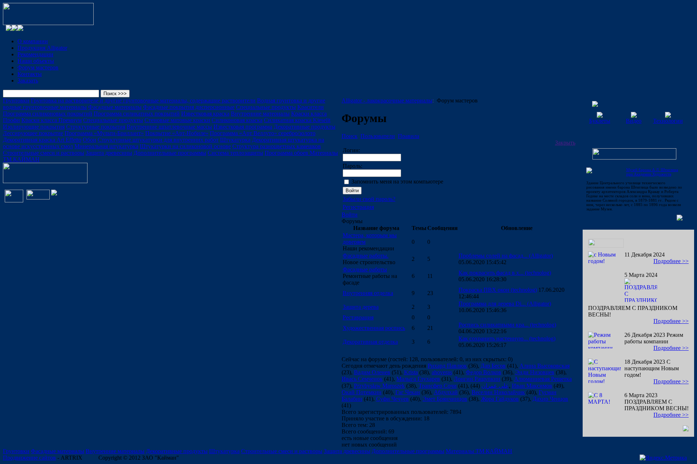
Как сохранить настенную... (506, 338)
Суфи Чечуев (392, 399)
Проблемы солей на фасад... (505, 256)
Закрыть (565, 143)
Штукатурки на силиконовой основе (185, 146)
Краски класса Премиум (51, 120)
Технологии (668, 121)
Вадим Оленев (372, 372)
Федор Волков (483, 372)
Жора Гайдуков (500, 399)
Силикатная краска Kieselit (297, 120)
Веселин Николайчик (498, 392)
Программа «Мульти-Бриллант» (104, 133)
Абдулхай (446, 392)
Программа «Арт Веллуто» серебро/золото (262, 133)
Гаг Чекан (407, 392)
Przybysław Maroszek (379, 386)
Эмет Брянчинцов (445, 399)
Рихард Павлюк (447, 366)
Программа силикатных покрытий (137, 113)
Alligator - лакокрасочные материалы (387, 100)
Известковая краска (205, 113)
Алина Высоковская (544, 366)
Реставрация (358, 317)
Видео (633, 121)
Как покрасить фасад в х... (504, 273)
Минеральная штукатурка (106, 146)
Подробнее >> (671, 261)
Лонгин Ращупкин (477, 379)
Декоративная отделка (370, 342)
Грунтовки (16, 100)
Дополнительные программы (170, 153)
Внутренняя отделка (368, 293)
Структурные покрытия (95, 127)
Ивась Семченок (362, 379)
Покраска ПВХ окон (497, 290)
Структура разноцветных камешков (276, 146)
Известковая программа (242, 127)
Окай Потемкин (362, 392)
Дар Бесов (493, 366)
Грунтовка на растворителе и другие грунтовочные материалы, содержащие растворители (143, 100)
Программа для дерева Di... (504, 303)
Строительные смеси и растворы (43, 153)
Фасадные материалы (115, 107)
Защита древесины (109, 153)
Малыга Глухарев (418, 379)
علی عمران (495, 386)
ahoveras (442, 372)
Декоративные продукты (304, 127)
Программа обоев (287, 153)
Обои (89, 140)
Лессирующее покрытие (33, 133)
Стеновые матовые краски (177, 120)
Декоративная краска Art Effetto (42, 140)
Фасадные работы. (365, 256)
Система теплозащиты (235, 153)
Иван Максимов (532, 386)
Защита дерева (361, 307)
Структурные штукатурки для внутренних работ (158, 140)
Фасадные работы (365, 269)
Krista (411, 372)
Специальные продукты (266, 107)
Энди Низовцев (534, 372)
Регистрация (358, 207)
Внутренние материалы (260, 113)
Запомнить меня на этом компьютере (397, 181)
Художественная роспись (374, 328)
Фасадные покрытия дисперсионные (189, 107)
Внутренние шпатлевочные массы (169, 127)
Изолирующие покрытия (34, 127)
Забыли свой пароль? (369, 199)
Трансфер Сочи (438, 386)
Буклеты (599, 121)
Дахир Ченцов (550, 399)
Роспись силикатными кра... (507, 325)
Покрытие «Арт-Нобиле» (176, 133)
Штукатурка (235, 140)
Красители (310, 107)
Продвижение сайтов (29, 458)
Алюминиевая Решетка (543, 379)
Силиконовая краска (237, 120)
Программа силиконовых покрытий (47, 113)
